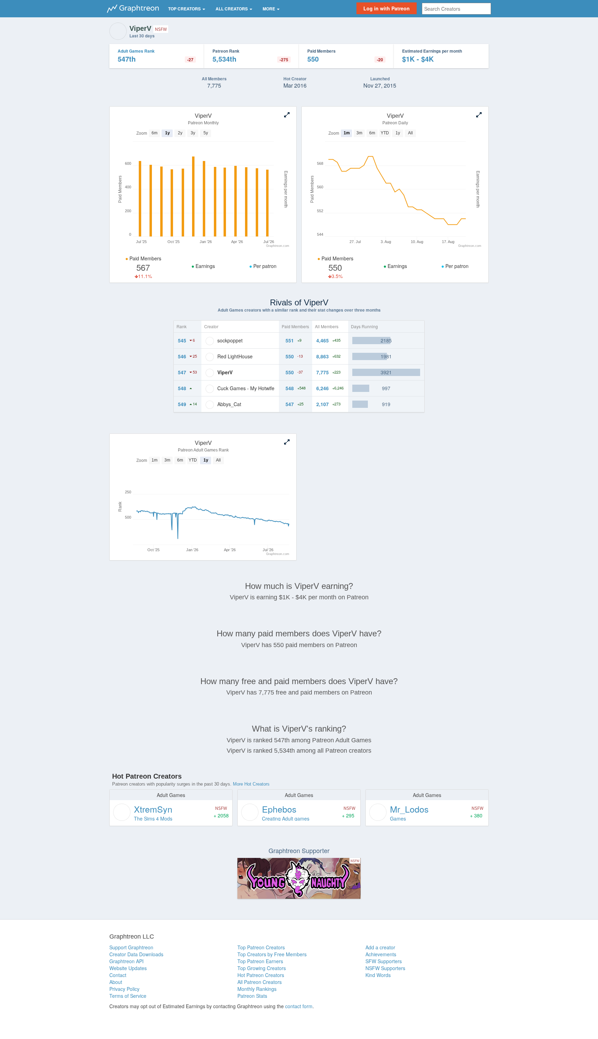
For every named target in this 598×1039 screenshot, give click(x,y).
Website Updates (128, 968)
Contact (117, 974)
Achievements (380, 954)
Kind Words (378, 974)
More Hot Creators (251, 784)
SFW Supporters (383, 961)
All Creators (232, 9)
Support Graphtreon (131, 947)
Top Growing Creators (261, 968)
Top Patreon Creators (261, 947)
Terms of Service (127, 995)
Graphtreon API (126, 961)
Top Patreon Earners (260, 961)
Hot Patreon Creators (260, 974)
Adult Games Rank (136, 51)
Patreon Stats (252, 995)
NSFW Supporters (385, 968)
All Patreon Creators (259, 981)
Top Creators (185, 9)
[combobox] (456, 9)
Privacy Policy (124, 988)
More (269, 9)
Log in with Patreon (386, 8)
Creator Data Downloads (136, 954)
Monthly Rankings (257, 988)
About (115, 981)
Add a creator (380, 947)
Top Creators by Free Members (272, 954)
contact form (298, 1006)
